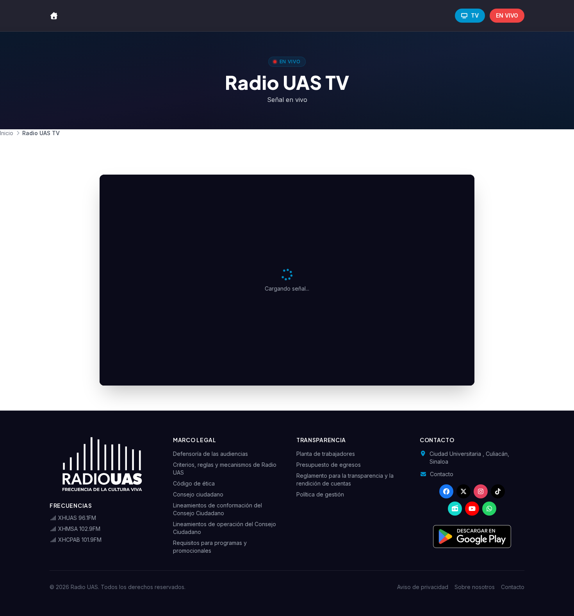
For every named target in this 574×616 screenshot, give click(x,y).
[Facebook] (446, 491)
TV (475, 15)
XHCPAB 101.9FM (79, 539)
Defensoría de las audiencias (210, 453)
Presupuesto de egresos (328, 464)
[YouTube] (472, 509)
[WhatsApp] (489, 509)
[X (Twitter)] (463, 491)
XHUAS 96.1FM (76, 517)
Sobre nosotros (475, 587)
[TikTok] (498, 491)
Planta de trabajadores (325, 453)
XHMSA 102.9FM (78, 528)
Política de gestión (320, 494)
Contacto (441, 474)
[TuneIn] (455, 509)
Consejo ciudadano (198, 494)
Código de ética (194, 483)
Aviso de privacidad (422, 587)
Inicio (6, 133)
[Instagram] (481, 491)
